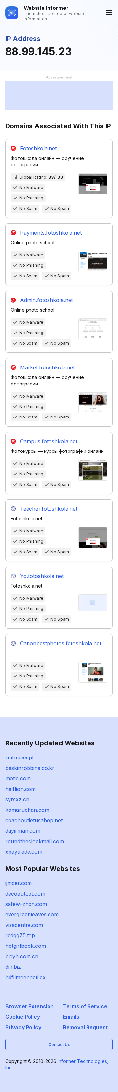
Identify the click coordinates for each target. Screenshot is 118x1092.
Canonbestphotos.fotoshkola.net (60, 643)
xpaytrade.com (23, 851)
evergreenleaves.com (32, 914)
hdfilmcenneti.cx (25, 977)
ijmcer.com (18, 883)
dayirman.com (22, 831)
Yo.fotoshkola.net (42, 576)
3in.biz (13, 967)
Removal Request (85, 1027)
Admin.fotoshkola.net (46, 300)
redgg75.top (20, 935)
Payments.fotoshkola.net (51, 233)
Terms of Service (85, 1006)
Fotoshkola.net (38, 148)
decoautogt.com (25, 893)
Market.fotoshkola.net (47, 367)
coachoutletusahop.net (34, 820)
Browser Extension (29, 1006)
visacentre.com (24, 925)
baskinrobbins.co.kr (29, 768)
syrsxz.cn (17, 799)
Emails (71, 1017)
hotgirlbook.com (25, 946)
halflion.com (20, 789)
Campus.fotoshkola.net (48, 441)
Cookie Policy (22, 1017)
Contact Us (59, 1044)
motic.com (18, 778)
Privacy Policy (23, 1027)
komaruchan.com (27, 810)
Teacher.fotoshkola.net (48, 508)
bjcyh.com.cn (21, 956)
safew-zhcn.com (26, 904)
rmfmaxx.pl (19, 757)
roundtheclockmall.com (34, 841)
